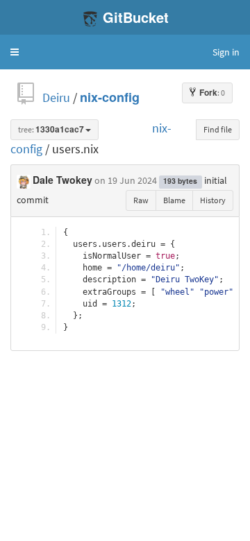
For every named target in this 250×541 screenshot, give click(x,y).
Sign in (226, 52)
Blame (174, 200)
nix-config (110, 97)
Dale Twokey (62, 180)
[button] (14, 52)
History (213, 200)
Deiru (56, 97)
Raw (141, 200)
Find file (217, 129)
